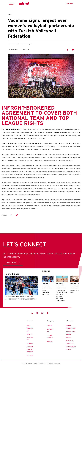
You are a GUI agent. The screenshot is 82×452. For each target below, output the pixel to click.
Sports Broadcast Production (70, 340)
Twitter (73, 50)
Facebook (68, 50)
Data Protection (30, 328)
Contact (69, 3)
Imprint (50, 341)
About (49, 326)
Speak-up (30, 355)
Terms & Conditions (30, 337)
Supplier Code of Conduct (30, 349)
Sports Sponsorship (13, 44)
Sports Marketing (26, 44)
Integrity (30, 343)
